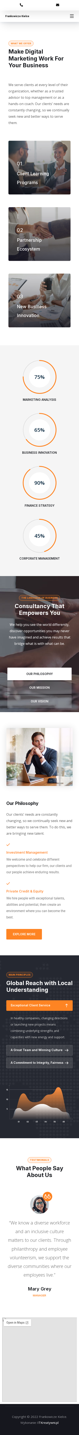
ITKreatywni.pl (48, 1422)
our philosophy (39, 674)
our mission (39, 687)
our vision (39, 701)
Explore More (24, 934)
